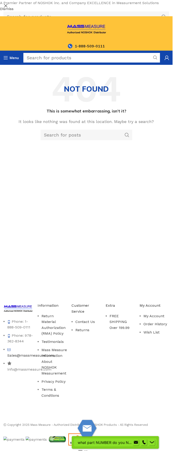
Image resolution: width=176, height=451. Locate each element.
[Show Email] (136, 442)
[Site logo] (86, 28)
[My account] (166, 57)
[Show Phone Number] (144, 442)
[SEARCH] (155, 58)
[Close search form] (5, 5)
